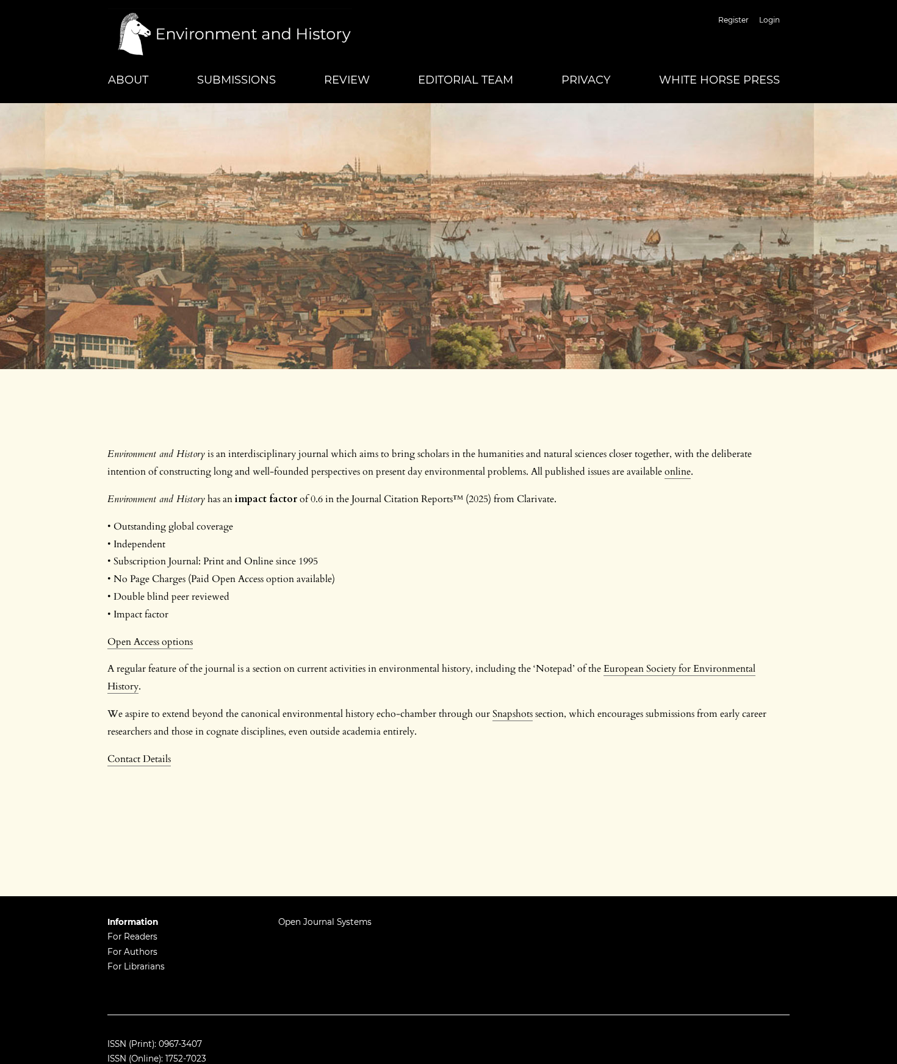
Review (347, 80)
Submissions (236, 80)
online (678, 471)
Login (769, 19)
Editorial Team (465, 80)
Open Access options (150, 642)
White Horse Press (719, 80)
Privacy (585, 80)
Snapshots (512, 714)
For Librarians (136, 966)
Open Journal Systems (325, 922)
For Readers (132, 936)
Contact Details (139, 759)
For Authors (132, 952)
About (128, 80)
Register (733, 19)
